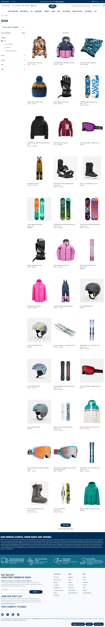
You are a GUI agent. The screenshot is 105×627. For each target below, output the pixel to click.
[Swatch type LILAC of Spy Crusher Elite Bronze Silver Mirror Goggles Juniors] (29, 474)
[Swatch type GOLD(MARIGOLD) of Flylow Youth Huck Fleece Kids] (55, 147)
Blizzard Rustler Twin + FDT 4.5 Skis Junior (90, 467)
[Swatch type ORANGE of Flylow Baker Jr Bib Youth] (38, 188)
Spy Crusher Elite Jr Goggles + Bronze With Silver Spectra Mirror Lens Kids (65, 468)
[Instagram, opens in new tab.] (2, 614)
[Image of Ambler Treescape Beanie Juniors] (39, 86)
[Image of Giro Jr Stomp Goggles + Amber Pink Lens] (92, 127)
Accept (89, 624)
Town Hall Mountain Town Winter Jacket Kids (64, 62)
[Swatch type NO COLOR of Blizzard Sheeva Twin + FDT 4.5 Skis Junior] (81, 351)
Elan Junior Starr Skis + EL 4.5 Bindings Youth (64, 345)
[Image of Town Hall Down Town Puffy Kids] (65, 250)
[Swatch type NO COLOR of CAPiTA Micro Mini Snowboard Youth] (81, 108)
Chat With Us (97, 1)
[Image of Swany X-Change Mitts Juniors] (39, 250)
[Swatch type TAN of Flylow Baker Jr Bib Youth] (29, 188)
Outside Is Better (87, 593)
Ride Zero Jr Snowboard (59, 508)
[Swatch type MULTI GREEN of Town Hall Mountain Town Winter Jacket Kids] (55, 67)
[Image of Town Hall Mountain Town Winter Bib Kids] (65, 291)
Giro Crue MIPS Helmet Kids (86, 306)
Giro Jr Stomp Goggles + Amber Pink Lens (89, 142)
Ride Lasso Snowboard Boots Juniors (89, 183)
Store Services (57, 579)
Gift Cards (56, 577)
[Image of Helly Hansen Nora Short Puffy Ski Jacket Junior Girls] (39, 127)
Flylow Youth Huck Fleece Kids (61, 142)
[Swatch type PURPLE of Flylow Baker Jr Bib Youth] (32, 188)
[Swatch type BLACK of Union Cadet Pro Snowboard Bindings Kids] (55, 190)
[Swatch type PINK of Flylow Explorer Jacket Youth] (29, 311)
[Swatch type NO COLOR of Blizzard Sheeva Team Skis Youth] (81, 271)
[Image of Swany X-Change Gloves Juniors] (65, 86)
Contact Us (71, 585)
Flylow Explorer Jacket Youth (34, 306)
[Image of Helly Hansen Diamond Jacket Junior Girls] (92, 412)
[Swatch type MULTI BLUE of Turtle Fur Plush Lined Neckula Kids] (84, 67)
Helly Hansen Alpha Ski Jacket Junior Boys (90, 508)
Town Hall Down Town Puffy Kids (61, 265)
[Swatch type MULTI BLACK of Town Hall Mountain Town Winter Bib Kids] (55, 311)
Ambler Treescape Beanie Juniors (35, 102)
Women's (46, 11)
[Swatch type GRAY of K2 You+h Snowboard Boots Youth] (29, 515)
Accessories (66, 11)
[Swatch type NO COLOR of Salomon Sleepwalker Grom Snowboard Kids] (55, 392)
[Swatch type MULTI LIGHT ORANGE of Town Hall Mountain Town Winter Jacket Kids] (61, 67)
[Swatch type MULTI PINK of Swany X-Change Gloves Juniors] (61, 106)
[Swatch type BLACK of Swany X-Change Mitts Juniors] (29, 270)
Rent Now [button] (7, 5)
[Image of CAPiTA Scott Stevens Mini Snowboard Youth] (65, 209)
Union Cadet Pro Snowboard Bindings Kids (63, 183)
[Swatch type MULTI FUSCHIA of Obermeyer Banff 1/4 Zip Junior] (35, 67)
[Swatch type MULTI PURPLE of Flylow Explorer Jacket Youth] (32, 311)
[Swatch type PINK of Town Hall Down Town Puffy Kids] (58, 270)
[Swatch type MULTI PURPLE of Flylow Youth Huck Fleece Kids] (61, 147)
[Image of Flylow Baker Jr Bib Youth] (39, 168)
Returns (70, 582)
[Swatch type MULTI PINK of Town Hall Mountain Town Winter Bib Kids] (58, 311)
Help (102, 1)
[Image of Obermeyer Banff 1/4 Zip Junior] (39, 47)
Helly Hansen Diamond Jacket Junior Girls (89, 427)
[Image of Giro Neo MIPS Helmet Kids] (39, 371)
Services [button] (27, 5)
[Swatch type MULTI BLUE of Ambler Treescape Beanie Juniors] (29, 106)
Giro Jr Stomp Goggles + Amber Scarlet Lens (90, 386)
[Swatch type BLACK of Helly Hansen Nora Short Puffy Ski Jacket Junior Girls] (29, 149)
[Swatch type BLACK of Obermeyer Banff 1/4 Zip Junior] (29, 67)
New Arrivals (24, 11)
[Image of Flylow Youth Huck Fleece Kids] (65, 127)
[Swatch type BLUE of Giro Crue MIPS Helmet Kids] (81, 311)
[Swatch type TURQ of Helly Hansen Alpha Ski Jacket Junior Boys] (84, 513)
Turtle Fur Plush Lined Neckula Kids (88, 62)
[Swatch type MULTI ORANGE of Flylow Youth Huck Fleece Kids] (64, 147)
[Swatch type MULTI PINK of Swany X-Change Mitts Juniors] (35, 270)
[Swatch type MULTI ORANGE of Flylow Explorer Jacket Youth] (35, 311)
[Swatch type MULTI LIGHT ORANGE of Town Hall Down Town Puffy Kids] (61, 270)
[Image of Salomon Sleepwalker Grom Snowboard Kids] (65, 371)
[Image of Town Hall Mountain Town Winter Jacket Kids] (65, 47)
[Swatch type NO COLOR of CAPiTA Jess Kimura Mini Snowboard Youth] (81, 230)
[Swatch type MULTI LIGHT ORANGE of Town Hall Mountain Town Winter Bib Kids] (61, 311)
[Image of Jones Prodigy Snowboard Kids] (39, 209)
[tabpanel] (52, 290)
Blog (84, 587)
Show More (65, 525)
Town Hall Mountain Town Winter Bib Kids (63, 306)
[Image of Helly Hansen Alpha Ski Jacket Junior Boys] (92, 493)
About (84, 577)
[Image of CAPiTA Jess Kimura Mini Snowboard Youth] (92, 209)
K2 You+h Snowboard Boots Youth (36, 508)
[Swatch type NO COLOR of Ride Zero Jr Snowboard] (55, 515)
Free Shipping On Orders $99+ (52, 1)
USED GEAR (13, 1)
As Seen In (85, 582)
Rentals (55, 582)
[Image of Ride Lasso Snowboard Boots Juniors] (92, 168)
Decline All (98, 624)
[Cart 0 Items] (103, 6)
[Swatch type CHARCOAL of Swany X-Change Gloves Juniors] (58, 106)
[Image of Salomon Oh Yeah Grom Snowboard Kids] (65, 412)
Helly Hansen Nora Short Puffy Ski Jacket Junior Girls (39, 143)
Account (95, 5)
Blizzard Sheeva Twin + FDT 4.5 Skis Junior (90, 345)
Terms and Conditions (5, 603)
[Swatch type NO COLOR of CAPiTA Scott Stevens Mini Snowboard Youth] (55, 230)
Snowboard (38, 11)
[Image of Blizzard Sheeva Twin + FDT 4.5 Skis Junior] (92, 330)
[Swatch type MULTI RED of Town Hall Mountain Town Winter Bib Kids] (64, 311)
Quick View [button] (39, 56)
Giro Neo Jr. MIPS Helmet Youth (35, 345)
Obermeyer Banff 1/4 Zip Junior (35, 62)
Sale (95, 11)
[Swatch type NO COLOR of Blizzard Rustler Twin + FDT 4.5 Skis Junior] (81, 474)
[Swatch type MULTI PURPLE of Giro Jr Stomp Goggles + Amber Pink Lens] (81, 147)
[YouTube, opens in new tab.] (13, 614)
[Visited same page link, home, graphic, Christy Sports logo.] (52, 6)
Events (55, 593)
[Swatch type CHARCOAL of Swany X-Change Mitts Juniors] (32, 270)
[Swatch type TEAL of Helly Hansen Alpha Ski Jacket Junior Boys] (81, 513)
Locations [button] (18, 5)
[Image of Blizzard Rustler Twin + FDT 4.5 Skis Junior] (92, 452)
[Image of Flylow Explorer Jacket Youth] (39, 291)
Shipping (70, 577)
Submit (35, 592)
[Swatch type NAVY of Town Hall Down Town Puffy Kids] (55, 270)
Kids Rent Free (57, 587)
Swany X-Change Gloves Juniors (61, 102)
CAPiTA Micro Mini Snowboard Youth (88, 102)
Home (2, 15)
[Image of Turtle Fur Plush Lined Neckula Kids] (92, 47)
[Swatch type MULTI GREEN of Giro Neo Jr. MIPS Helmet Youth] (29, 350)
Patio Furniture (13, 11)
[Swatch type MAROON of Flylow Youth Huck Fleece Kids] (58, 147)
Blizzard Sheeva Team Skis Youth (87, 265)
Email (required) (4, 589)
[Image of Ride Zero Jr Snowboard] (65, 493)
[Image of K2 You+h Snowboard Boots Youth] (39, 493)
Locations (56, 585)
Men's (53, 11)
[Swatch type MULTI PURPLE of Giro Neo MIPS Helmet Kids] (29, 391)
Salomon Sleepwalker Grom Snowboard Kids (64, 386)
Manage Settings (78, 624)
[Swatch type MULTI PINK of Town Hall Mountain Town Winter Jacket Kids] (58, 67)
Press (84, 579)
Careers (85, 585)
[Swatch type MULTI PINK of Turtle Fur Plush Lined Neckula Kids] (87, 67)
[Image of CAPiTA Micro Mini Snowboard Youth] (92, 86)
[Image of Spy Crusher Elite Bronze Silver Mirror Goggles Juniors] (39, 452)
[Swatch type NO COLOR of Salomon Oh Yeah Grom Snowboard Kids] (55, 433)
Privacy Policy (12, 603)
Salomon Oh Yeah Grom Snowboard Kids (63, 427)
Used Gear (56, 595)
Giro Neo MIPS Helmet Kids (34, 386)
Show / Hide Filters (6, 32)
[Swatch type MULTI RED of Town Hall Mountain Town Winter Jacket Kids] (64, 67)
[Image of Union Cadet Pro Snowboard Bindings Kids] (65, 168)
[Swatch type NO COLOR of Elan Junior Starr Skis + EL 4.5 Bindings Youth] (55, 350)
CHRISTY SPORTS (5, 1)
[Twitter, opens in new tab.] (18, 614)
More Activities (77, 11)
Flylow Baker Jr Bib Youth (33, 183)
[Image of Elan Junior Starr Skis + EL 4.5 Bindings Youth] (65, 330)
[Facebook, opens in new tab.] (7, 614)
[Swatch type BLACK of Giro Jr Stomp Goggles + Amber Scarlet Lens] (81, 391)
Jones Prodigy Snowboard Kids (35, 224)
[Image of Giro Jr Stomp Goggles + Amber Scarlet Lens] (92, 371)
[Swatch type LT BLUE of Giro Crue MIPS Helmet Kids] (29, 431)
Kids (59, 11)
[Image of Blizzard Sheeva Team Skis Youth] (92, 250)
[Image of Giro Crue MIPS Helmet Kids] (92, 291)
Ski (31, 11)
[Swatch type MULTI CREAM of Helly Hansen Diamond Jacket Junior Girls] (81, 431)
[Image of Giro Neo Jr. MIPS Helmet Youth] (39, 330)
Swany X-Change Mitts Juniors (35, 265)
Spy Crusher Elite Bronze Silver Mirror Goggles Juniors (38, 468)
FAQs (69, 579)
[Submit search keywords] (89, 6)
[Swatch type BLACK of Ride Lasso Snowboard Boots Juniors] (81, 188)
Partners (85, 590)
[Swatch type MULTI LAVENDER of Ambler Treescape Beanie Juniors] (32, 106)
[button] (49, 37)
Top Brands (88, 11)
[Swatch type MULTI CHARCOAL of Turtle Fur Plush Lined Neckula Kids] (81, 67)
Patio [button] (34, 5)
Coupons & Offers (72, 593)
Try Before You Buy (58, 590)
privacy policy (36, 618)
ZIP (23, 589)
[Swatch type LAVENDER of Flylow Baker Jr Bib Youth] (35, 188)
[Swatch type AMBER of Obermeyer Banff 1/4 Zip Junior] (32, 67)
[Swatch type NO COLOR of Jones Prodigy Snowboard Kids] (29, 230)
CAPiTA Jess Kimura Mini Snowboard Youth (90, 224)
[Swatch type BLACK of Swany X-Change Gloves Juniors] (55, 106)
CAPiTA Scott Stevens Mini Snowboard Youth (64, 224)
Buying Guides (71, 590)
